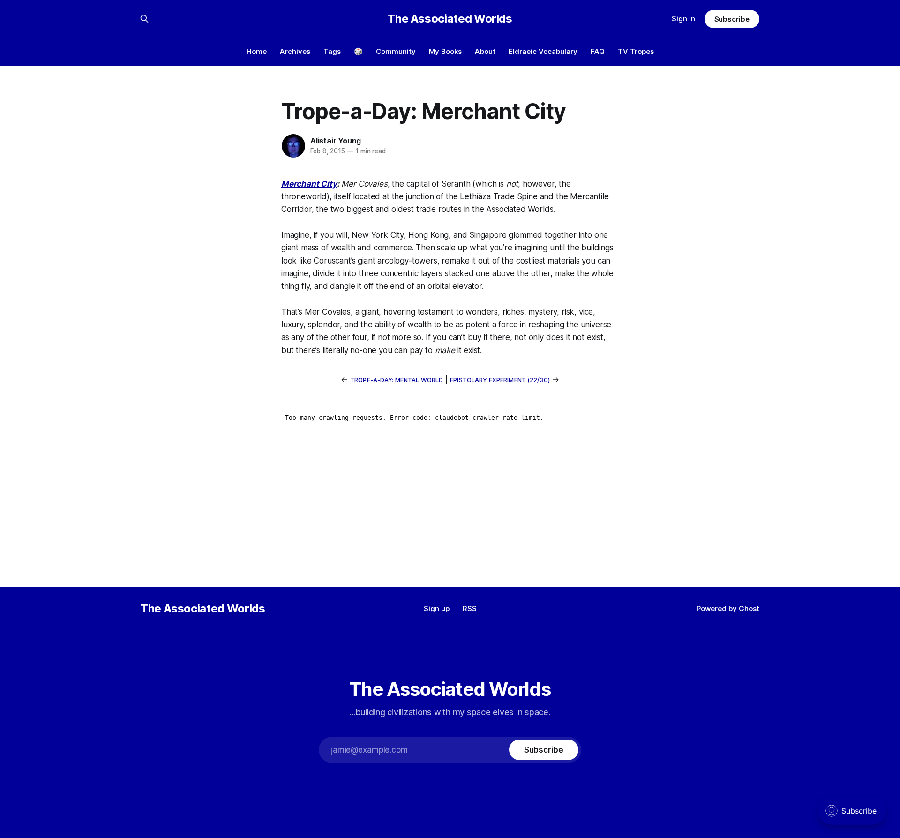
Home (257, 51)
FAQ (598, 51)
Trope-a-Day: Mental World (396, 380)
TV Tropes (636, 51)
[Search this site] (144, 18)
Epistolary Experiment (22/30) (500, 380)
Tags (332, 51)
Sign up (437, 608)
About (485, 51)
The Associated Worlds (450, 18)
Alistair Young (335, 140)
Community (396, 51)
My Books (445, 51)
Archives (295, 51)
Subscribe (732, 19)
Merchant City (309, 184)
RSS (470, 608)
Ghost (749, 608)
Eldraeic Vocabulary (543, 51)
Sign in (683, 18)
